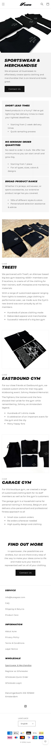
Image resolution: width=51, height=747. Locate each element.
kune (29, 742)
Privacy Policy (12, 637)
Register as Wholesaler (16, 671)
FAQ (7, 603)
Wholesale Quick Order (16, 677)
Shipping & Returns (14, 609)
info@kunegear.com (15, 597)
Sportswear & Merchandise (18, 665)
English (24, 724)
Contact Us (14, 89)
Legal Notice (11, 649)
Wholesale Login (13, 683)
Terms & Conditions (14, 643)
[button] (3, 4)
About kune (11, 631)
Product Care (11, 615)
